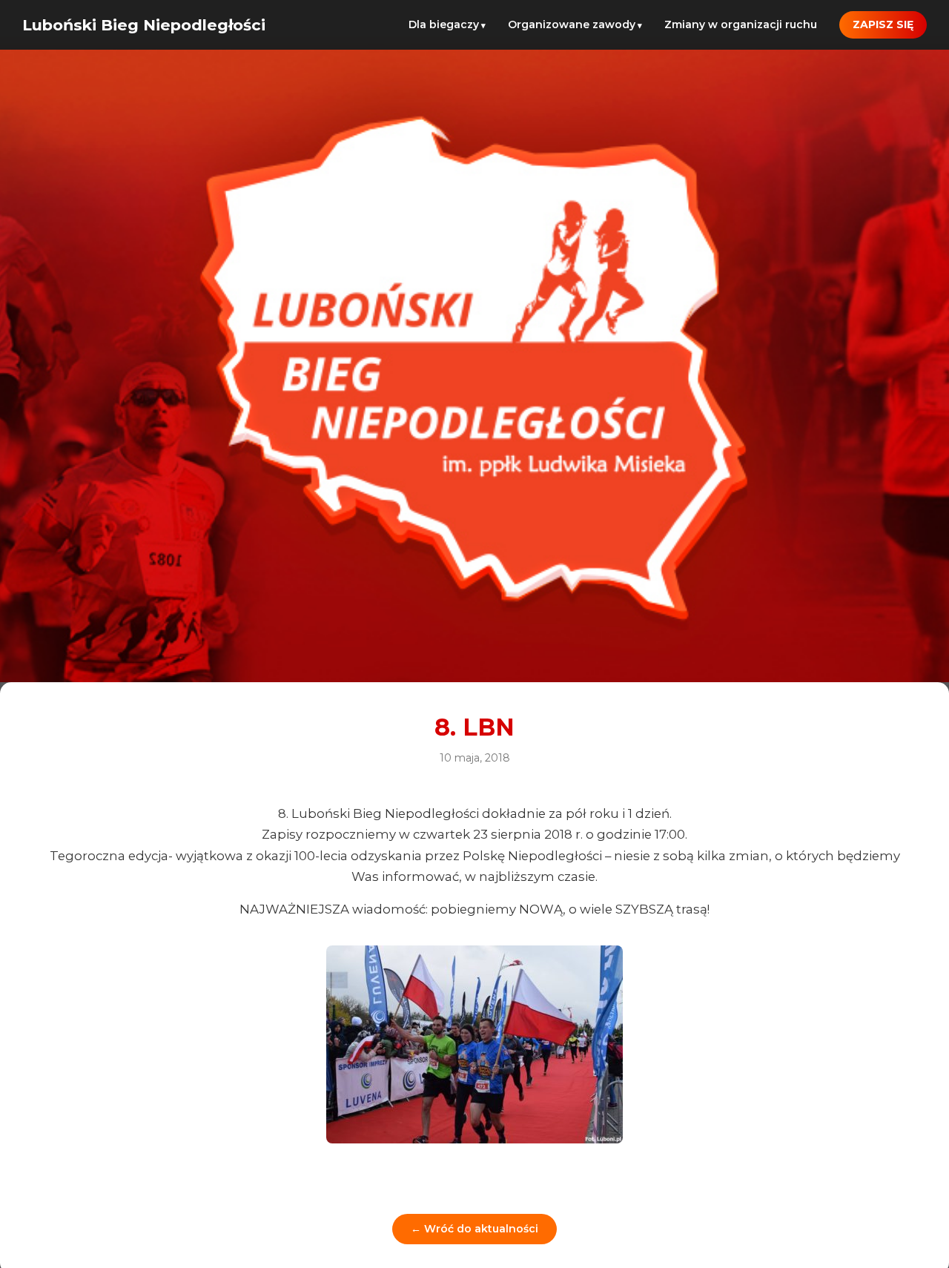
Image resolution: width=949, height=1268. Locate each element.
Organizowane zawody (571, 24)
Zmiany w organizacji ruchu (740, 24)
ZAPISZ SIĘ (883, 24)
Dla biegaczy (444, 24)
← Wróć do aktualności (474, 1228)
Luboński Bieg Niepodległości (143, 25)
